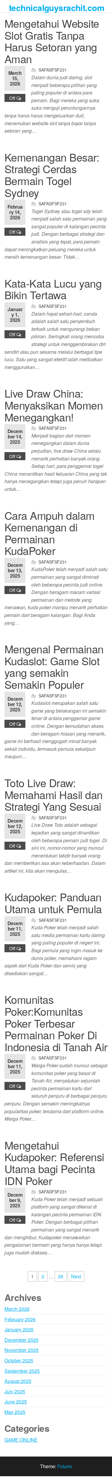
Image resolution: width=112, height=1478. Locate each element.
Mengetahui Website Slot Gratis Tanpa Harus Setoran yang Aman (51, 40)
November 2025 (21, 1350)
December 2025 (21, 1339)
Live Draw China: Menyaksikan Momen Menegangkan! (53, 404)
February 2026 (20, 1319)
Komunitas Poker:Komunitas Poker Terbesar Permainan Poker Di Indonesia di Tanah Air (56, 1023)
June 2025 (15, 1401)
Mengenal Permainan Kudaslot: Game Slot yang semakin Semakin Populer (54, 666)
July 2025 (14, 1391)
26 (60, 1276)
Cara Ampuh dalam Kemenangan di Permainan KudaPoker (49, 533)
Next (76, 1276)
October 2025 (18, 1360)
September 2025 (22, 1370)
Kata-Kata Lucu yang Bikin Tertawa (53, 289)
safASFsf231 (53, 70)
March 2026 (17, 1308)
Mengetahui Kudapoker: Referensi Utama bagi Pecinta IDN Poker (54, 1162)
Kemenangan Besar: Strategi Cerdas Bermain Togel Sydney (51, 174)
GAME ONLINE (21, 1439)
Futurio (64, 1466)
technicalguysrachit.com (56, 7)
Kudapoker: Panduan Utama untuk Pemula (53, 902)
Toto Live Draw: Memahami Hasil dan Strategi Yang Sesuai (53, 794)
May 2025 (14, 1412)
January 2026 (18, 1329)
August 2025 (17, 1381)
